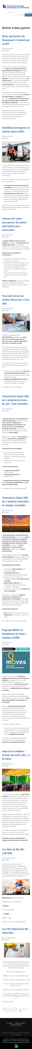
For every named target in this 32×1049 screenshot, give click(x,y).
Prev (4, 1009)
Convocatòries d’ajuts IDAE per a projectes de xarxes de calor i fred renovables (15, 400)
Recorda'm (21, 15)
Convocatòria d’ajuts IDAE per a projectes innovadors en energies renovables (15, 501)
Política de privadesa (16, 1025)
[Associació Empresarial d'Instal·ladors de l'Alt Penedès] (16, 6)
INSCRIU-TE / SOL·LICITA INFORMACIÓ (14, 922)
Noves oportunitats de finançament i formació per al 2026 (16, 39)
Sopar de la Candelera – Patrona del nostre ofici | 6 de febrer (15, 755)
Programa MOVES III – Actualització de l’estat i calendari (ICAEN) (14, 633)
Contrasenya (29, 12)
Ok (16, 1046)
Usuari (9, 12)
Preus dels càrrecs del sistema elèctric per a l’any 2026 (15, 299)
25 (15, 1011)
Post (20, 1011)
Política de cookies (20, 1023)
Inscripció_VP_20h (7, 1002)
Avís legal (9, 1023)
